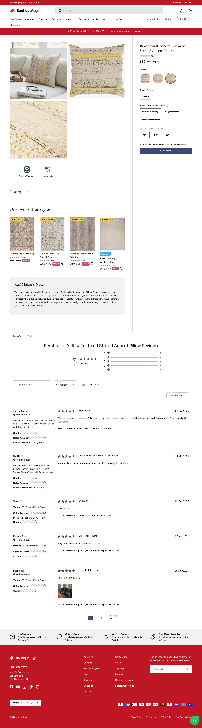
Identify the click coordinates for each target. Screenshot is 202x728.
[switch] (81, 384)
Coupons (88, 685)
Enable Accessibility (125, 685)
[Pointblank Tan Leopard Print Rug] (82, 234)
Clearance (15, 25)
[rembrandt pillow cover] (170, 78)
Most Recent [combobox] (176, 395)
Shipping (119, 668)
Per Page (114, 616)
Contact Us (121, 657)
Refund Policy (166, 717)
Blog (86, 674)
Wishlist (188, 2)
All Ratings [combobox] (61, 384)
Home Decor (118, 19)
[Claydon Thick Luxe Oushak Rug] (52, 234)
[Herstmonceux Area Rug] (22, 234)
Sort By (172, 392)
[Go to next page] (101, 618)
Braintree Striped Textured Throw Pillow (93, 429)
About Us (88, 657)
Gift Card (88, 691)
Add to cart (166, 151)
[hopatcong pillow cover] (158, 78)
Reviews (88, 662)
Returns (119, 674)
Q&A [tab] (30, 336)
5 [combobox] (111, 618)
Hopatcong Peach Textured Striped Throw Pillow (97, 550)
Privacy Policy (136, 717)
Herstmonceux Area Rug (22, 253)
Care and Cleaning (124, 680)
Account (177, 2)
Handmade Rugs (153, 19)
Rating (58, 380)
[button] (190, 10)
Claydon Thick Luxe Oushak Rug (49, 255)
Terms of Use (151, 717)
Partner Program (92, 668)
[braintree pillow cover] (145, 78)
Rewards (88, 680)
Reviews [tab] (16, 336)
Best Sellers (15, 19)
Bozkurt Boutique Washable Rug (108, 260)
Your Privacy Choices (184, 717)
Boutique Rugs (21, 717)
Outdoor (169, 19)
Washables (30, 19)
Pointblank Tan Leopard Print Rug (81, 255)
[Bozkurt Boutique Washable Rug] (112, 234)
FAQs (118, 662)
